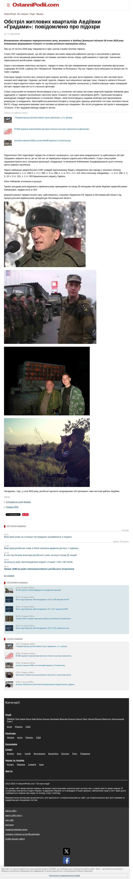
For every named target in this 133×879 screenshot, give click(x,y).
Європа (18, 727)
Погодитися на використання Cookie (64, 875)
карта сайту (10, 811)
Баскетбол (53, 754)
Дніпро (39, 719)
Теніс (74, 754)
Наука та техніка (14, 760)
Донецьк (46, 719)
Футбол (10, 754)
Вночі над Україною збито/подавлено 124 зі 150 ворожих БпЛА (42, 599)
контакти (9, 825)
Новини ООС (12, 507)
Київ (17, 719)
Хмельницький (118, 719)
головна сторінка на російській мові (22, 834)
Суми (9, 721)
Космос (10, 764)
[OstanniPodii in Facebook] (66, 860)
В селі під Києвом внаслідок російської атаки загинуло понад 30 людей (40, 555)
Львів (34, 719)
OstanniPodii (10, 14)
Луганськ (71, 719)
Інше (41, 764)
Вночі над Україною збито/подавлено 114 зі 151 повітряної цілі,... (43, 628)
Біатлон (65, 754)
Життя (9, 771)
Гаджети (32, 764)
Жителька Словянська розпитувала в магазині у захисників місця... (44, 675)
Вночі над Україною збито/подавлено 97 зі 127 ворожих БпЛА (42, 609)
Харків (22, 719)
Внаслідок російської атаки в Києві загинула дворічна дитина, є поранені (41, 548)
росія (9, 727)
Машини (21, 764)
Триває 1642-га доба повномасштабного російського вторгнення (43, 618)
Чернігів (91, 719)
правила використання (16, 829)
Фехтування (39, 754)
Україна (39, 14)
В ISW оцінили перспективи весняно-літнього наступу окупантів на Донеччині (51, 129)
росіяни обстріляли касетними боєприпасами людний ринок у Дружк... (46, 684)
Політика (10, 733)
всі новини (9, 576)
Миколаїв (64, 719)
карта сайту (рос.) (13, 815)
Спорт (8, 749)
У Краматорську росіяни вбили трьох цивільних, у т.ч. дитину (43, 117)
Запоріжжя (54, 719)
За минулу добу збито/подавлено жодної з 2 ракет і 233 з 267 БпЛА (38, 562)
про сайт (9, 820)
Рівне (85, 719)
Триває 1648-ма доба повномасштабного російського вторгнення (39, 569)
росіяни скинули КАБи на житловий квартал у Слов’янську (42, 140)
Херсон (79, 719)
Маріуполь (106, 719)
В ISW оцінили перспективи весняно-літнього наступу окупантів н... (44, 656)
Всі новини (23, 14)
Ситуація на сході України (18, 502)
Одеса (28, 719)
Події (32, 14)
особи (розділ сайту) (15, 839)
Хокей (28, 754)
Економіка (11, 744)
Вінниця (98, 719)
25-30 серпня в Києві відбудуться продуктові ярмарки (38, 590)
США (28, 727)
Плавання (85, 754)
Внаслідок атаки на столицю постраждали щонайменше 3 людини (38, 537)
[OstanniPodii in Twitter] (66, 851)
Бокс (19, 754)
